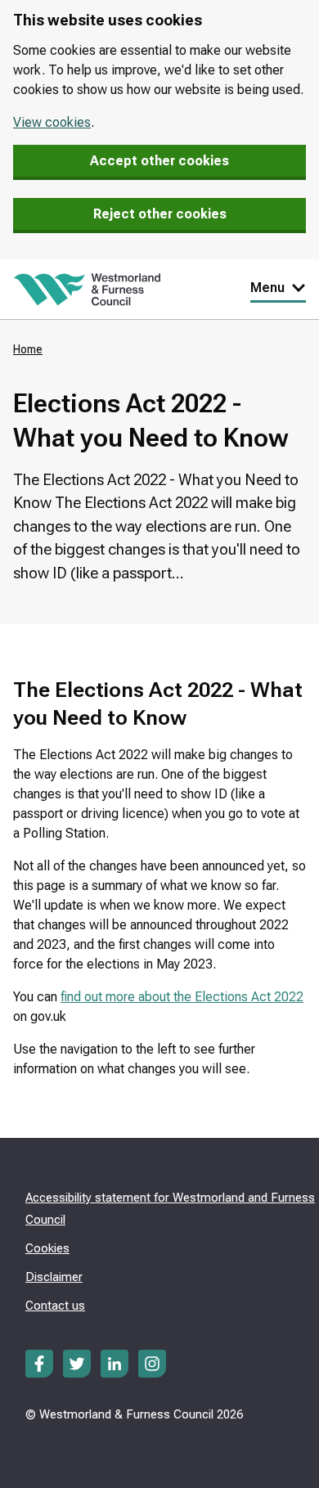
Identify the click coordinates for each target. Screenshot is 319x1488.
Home (28, 349)
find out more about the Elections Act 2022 (182, 997)
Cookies (47, 1248)
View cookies (52, 122)
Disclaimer (54, 1277)
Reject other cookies (160, 214)
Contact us (55, 1305)
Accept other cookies (159, 161)
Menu (267, 287)
